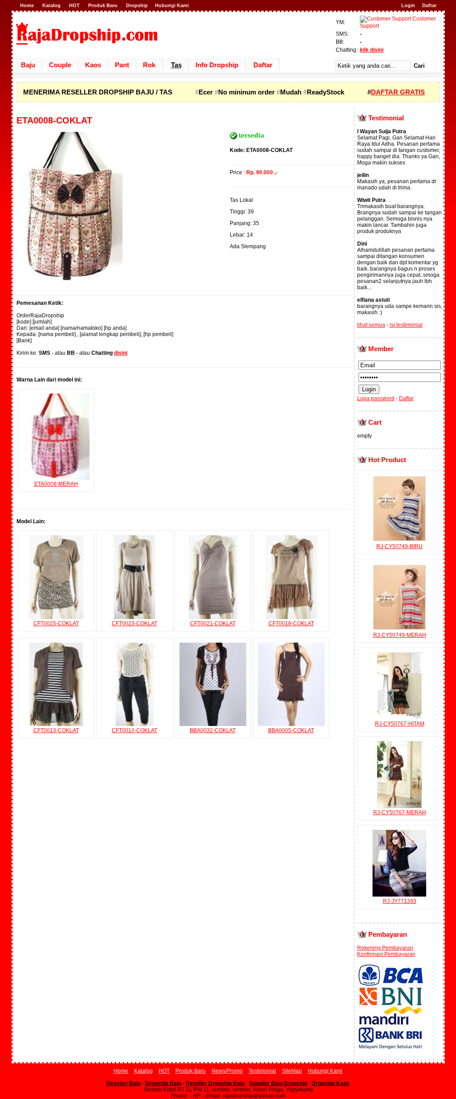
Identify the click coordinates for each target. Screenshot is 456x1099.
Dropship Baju (163, 1083)
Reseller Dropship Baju (215, 1083)
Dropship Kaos (331, 1083)
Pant (122, 65)
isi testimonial (406, 325)
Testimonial (262, 1071)
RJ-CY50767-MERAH (399, 812)
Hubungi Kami (172, 5)
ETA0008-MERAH (56, 484)
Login (408, 5)
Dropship (137, 5)
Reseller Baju (123, 1083)
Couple (60, 65)
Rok (149, 65)
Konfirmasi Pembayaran (386, 954)
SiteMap (292, 1071)
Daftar (429, 5)
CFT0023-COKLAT (134, 623)
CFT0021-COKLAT (213, 623)
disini (120, 353)
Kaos (93, 65)
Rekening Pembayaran (385, 948)
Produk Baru (103, 5)
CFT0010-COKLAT (134, 730)
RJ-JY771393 (399, 901)
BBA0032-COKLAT (213, 730)
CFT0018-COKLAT (291, 623)
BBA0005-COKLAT (291, 730)
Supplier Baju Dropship (278, 1083)
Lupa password (376, 398)
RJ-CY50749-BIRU (399, 546)
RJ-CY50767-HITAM (399, 724)
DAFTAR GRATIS (398, 92)
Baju (28, 65)
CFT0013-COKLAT (56, 730)
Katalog (51, 5)
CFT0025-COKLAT (56, 623)
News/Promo (227, 1071)
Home (27, 5)
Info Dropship (216, 65)
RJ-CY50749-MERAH (399, 635)
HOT (74, 5)
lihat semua (371, 325)
